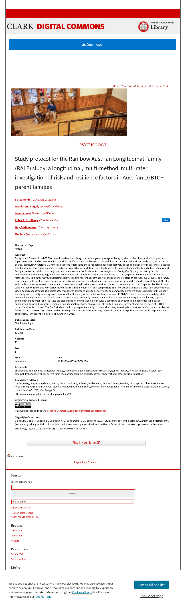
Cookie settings (82, 592)
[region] (93, 590)
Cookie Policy (44, 597)
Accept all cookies (151, 584)
